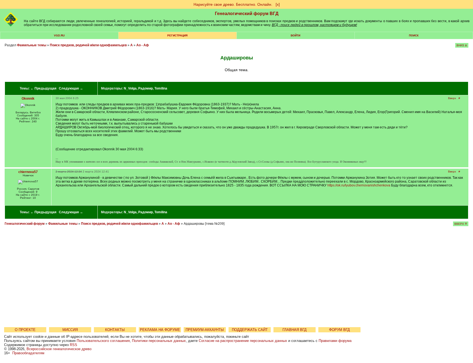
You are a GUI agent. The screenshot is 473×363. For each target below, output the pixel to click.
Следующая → (71, 88)
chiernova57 (28, 172)
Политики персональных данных (159, 341)
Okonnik (28, 98)
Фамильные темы (31, 45)
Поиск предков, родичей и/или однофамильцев (88, 45)
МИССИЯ (70, 330)
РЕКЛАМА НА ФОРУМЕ (160, 330)
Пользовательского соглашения (103, 341)
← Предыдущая (43, 88)
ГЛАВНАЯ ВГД (294, 330)
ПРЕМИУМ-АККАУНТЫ (205, 330)
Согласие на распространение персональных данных (243, 341)
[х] (278, 4)
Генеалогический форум (25, 224)
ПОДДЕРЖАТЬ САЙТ (250, 330)
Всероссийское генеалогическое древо (59, 349)
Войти (295, 35)
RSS (73, 345)
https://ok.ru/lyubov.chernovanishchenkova (358, 185)
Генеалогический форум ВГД (246, 13)
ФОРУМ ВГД (339, 330)
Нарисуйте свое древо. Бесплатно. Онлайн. (233, 4)
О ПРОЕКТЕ (25, 330)
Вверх (452, 98)
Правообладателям (28, 353)
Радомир (145, 88)
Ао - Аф (142, 45)
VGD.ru (59, 35)
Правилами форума (335, 341)
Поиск (414, 35)
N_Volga (130, 88)
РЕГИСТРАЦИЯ (177, 35)
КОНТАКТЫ (115, 330)
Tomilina (160, 88)
